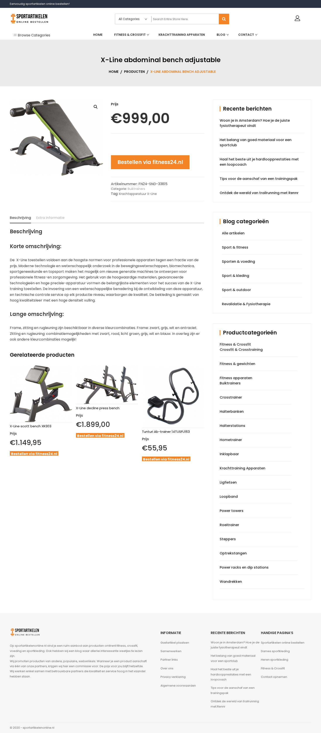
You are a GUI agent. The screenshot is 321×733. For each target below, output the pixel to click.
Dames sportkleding (275, 651)
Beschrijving (20, 217)
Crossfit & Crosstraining (241, 349)
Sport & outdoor (236, 289)
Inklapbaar (229, 454)
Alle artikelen (233, 233)
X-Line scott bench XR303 (30, 426)
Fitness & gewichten (237, 363)
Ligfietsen (228, 482)
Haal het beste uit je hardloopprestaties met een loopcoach (231, 674)
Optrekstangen (233, 553)
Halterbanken (232, 411)
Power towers (231, 510)
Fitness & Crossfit (235, 344)
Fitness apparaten (236, 377)
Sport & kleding (235, 275)
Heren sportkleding (274, 660)
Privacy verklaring (173, 677)
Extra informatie (50, 217)
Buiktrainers (136, 189)
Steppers (228, 539)
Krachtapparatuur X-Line (138, 194)
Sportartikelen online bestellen (282, 643)
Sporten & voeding (238, 261)
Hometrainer (231, 439)
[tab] (20, 217)
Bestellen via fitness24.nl (150, 162)
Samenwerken (170, 651)
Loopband (229, 496)
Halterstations (232, 425)
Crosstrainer (231, 397)
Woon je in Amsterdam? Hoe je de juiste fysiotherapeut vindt (255, 123)
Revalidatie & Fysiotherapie (246, 304)
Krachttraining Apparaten (242, 468)
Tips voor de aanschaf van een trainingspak (259, 178)
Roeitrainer (229, 524)
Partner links (169, 660)
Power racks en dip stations (244, 567)
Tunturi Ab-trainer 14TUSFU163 (166, 431)
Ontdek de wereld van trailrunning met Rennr (259, 192)
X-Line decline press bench (97, 408)
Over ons (166, 668)
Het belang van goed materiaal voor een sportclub (233, 658)
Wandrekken (231, 581)
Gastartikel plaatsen (174, 643)
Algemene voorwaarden (178, 686)
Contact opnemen (274, 677)
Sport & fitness (235, 247)
